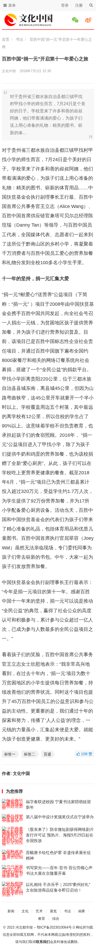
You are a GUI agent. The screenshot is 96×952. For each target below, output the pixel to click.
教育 (41, 919)
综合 (55, 919)
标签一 (9, 754)
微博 (89, 20)
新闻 (10, 911)
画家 (81, 911)
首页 (5, 39)
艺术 (39, 911)
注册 (79, 5)
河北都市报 (24, 927)
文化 (25, 911)
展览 (53, 911)
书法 (19, 39)
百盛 (47, 754)
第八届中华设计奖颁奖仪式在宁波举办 (60, 817)
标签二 (29, 754)
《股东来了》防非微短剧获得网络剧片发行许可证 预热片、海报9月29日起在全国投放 (60, 835)
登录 (65, 5)
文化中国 (9, 71)
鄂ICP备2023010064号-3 (56, 927)
